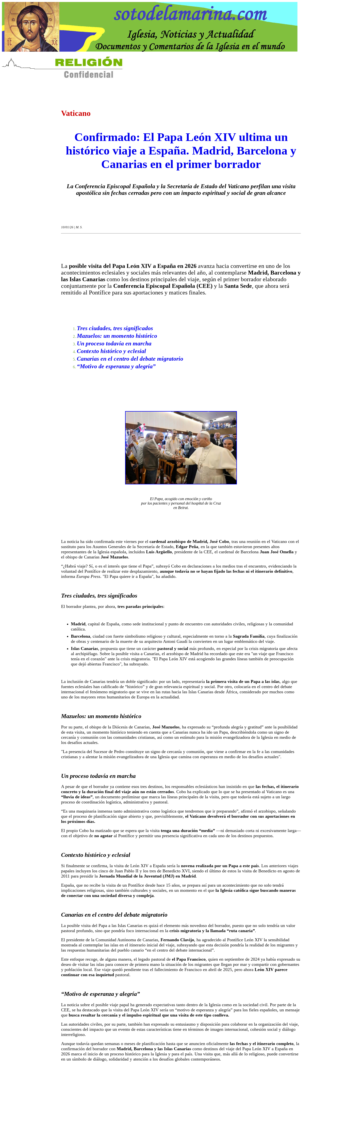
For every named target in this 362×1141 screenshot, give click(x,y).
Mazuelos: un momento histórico (117, 336)
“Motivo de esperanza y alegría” (116, 366)
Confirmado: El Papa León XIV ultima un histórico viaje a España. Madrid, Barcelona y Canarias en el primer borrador (181, 150)
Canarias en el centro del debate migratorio (130, 358)
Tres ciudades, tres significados (115, 328)
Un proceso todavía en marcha (114, 343)
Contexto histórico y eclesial (111, 351)
